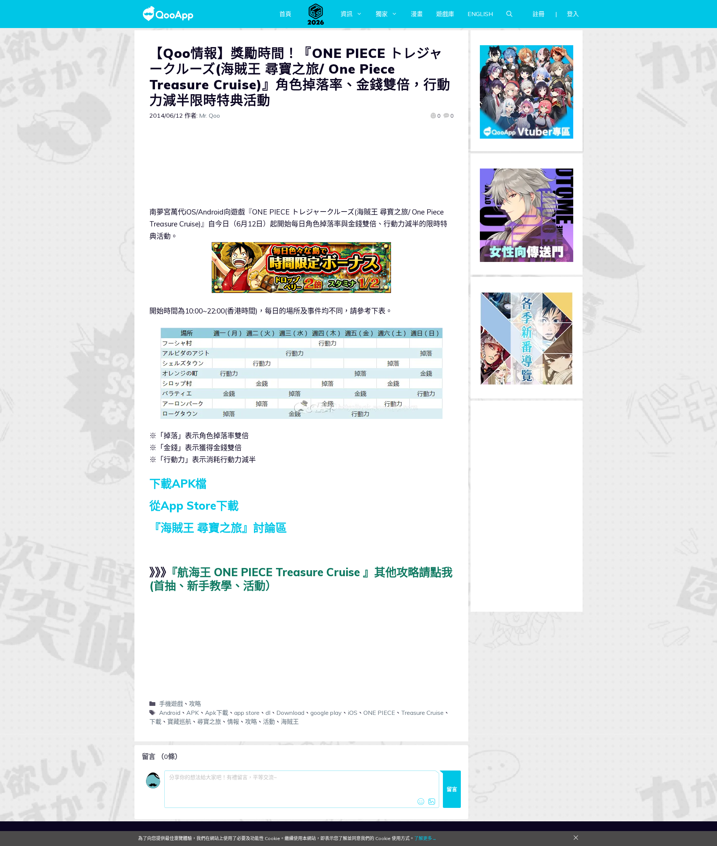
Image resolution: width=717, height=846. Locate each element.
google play (326, 712)
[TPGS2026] (316, 14)
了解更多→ (425, 838)
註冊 (538, 14)
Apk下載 (216, 712)
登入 (573, 14)
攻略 (195, 703)
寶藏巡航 (179, 721)
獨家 (382, 14)
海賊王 (290, 721)
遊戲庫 (445, 14)
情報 (233, 721)
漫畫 (417, 14)
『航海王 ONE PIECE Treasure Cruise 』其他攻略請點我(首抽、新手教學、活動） (301, 579)
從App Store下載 (194, 505)
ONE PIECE (379, 712)
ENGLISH (480, 14)
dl (268, 712)
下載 (155, 721)
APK (192, 712)
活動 (269, 721)
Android (169, 712)
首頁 (285, 14)
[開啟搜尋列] (509, 14)
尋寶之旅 (209, 721)
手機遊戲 (171, 703)
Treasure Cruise (422, 712)
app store (247, 712)
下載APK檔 (178, 483)
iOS (352, 712)
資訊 (347, 14)
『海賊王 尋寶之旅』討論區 (218, 528)
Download (290, 712)
